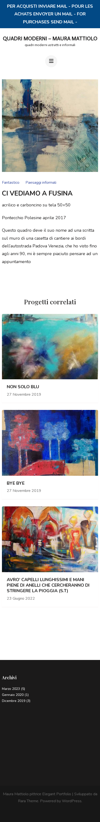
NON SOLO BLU (23, 387)
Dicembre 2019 (13, 701)
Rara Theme (28, 801)
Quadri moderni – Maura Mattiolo (50, 38)
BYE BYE (16, 483)
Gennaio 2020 (13, 695)
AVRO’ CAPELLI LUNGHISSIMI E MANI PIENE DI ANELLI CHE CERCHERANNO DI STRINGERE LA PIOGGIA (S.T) (48, 585)
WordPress (72, 801)
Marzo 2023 (11, 688)
